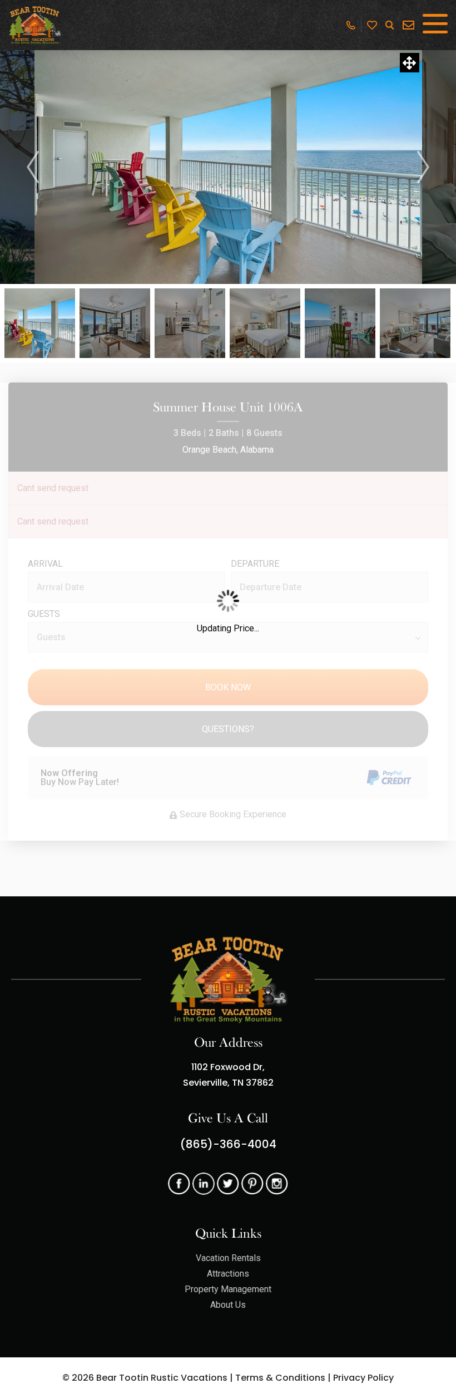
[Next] (423, 167)
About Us (228, 1304)
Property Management (228, 1289)
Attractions (228, 1273)
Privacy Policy (363, 1377)
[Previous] (33, 167)
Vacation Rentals (228, 1258)
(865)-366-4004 (228, 1144)
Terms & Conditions (280, 1377)
